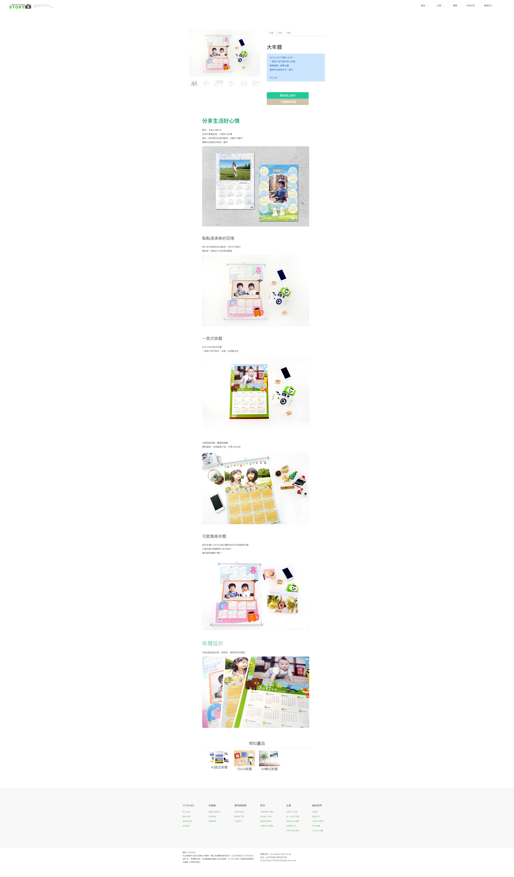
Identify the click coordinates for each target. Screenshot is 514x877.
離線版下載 (239, 816)
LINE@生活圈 (317, 830)
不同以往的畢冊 (292, 830)
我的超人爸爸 (266, 816)
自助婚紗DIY (291, 825)
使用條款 (186, 825)
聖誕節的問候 (266, 821)
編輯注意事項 (214, 811)
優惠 (455, 5)
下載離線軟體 (288, 102)
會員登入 (488, 5)
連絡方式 (316, 816)
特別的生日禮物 (292, 821)
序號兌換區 (239, 811)
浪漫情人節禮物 (266, 825)
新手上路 (186, 811)
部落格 (315, 811)
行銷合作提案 (317, 821)
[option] (224, 53)
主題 (439, 5)
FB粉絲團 (316, 825)
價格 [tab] (289, 32)
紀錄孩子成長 (291, 811)
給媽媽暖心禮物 (266, 811)
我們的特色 (187, 821)
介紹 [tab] (271, 32)
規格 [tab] (280, 32)
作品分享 (470, 5)
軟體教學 (212, 821)
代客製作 (238, 821)
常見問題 (212, 816)
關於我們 (186, 816)
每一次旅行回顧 (292, 816)
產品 (423, 5)
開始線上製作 (288, 95)
